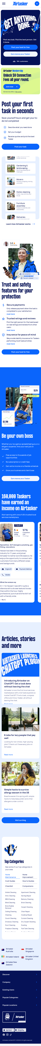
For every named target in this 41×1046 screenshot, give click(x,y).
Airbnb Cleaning (10, 892)
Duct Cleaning (10, 925)
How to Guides (28, 881)
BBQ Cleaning (10, 899)
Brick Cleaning (26, 903)
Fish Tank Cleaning (27, 929)
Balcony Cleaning (27, 899)
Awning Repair (26, 896)
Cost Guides (10, 881)
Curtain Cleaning (27, 918)
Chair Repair (25, 911)
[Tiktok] (11, 1035)
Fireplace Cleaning (11, 929)
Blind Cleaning (10, 903)
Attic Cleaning (10, 896)
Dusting (24, 925)
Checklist (9, 886)
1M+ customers (22, 61)
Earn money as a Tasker (20, 54)
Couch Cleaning (10, 918)
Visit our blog (20, 820)
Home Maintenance (10, 875)
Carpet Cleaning (27, 907)
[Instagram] (7, 1035)
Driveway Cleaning (11, 922)
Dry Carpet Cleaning (28, 922)
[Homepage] (20, 4)
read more (11, 314)
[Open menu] (4, 3)
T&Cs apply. (18, 92)
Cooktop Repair (26, 915)
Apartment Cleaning (28, 892)
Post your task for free (20, 352)
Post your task (20, 147)
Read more (8, 704)
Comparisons (27, 886)
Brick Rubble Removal (9, 907)
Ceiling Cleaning (10, 911)
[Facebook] (4, 1034)
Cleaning (8, 915)
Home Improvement (27, 875)
